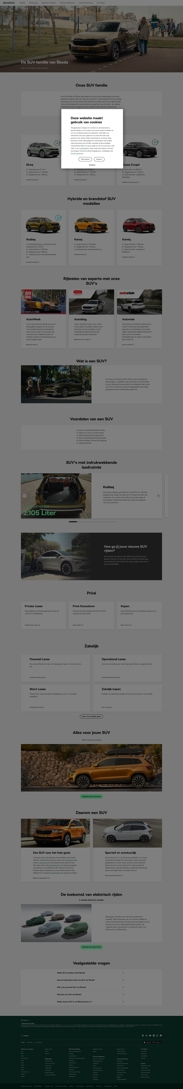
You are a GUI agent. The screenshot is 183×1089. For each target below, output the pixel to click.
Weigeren (99, 159)
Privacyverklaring (77, 153)
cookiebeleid (84, 148)
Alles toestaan (85, 159)
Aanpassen (92, 165)
